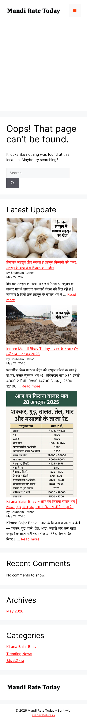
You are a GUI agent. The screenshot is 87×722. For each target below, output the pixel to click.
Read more (31, 386)
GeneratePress (43, 715)
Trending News (19, 654)
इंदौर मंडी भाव (15, 661)
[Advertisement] (43, 67)
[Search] (12, 183)
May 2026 (14, 611)
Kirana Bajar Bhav (21, 646)
